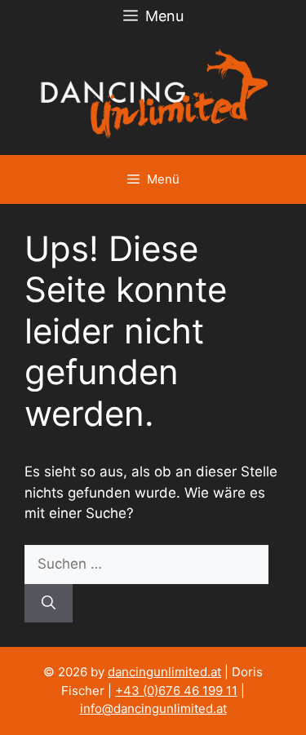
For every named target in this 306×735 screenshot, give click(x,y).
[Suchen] (48, 603)
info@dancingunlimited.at (153, 708)
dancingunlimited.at (164, 672)
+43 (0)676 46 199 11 (176, 690)
